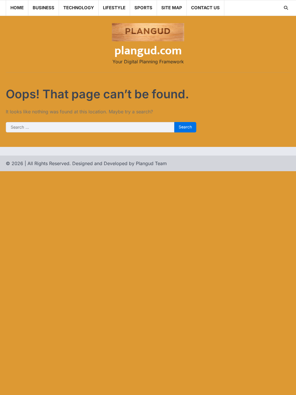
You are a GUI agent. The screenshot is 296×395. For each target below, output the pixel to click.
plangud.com (148, 51)
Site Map (171, 7)
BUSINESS (43, 7)
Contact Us (205, 7)
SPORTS (143, 7)
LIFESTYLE (114, 7)
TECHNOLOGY (78, 7)
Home (17, 7)
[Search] (286, 7)
